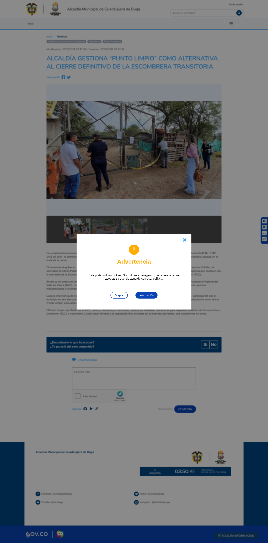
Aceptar (119, 295)
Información (146, 295)
